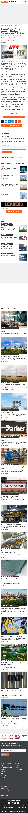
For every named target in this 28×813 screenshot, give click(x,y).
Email (2, 748)
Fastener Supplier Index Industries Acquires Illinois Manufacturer (12, 579)
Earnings (4, 688)
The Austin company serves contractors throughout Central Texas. (13, 527)
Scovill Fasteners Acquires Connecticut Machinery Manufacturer (11, 497)
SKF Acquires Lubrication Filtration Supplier (9, 247)
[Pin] (16, 121)
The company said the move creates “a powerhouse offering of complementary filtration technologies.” (13, 443)
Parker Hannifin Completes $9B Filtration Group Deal (13, 439)
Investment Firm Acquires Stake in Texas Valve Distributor (10, 185)
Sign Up (4, 754)
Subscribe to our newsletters (14, 117)
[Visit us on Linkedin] (12, 803)
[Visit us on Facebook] (9, 803)
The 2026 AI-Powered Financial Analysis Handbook (11, 330)
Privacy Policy (23, 805)
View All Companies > (14, 211)
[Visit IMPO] (24, 736)
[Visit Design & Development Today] (3, 736)
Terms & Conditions (8, 807)
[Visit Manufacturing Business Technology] (17, 738)
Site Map (15, 809)
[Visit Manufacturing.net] (10, 738)
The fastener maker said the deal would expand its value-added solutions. (13, 500)
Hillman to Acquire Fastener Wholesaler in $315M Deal (13, 719)
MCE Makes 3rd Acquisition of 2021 (9, 238)
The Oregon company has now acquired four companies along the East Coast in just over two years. (12, 611)
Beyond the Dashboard (8, 255)
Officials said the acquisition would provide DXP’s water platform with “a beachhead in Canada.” (13, 694)
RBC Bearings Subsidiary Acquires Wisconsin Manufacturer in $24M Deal (12, 551)
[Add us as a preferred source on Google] (19, 121)
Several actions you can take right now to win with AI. (13, 333)
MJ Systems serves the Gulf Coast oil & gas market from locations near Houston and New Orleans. (13, 415)
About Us (4, 805)
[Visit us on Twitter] (15, 803)
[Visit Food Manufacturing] (10, 736)
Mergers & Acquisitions (9, 25)
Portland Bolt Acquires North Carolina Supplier (13, 608)
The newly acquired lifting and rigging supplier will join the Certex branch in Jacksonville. (13, 639)
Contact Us (9, 805)
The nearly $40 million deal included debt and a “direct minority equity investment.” (14, 388)
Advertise (16, 805)
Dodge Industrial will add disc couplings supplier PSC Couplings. (14, 554)
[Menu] (25, 2)
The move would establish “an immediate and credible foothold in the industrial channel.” (14, 722)
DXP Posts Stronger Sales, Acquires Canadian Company (13, 691)
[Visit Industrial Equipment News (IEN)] (17, 736)
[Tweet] (12, 121)
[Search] (22, 2)
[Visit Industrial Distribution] (3, 738)
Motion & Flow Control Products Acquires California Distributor (11, 663)
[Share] (6, 121)
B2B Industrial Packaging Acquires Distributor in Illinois (9, 229)
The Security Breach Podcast (8, 168)
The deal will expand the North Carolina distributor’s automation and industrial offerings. (13, 359)
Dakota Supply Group (9, 40)
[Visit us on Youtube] (18, 803)
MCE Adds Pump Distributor (8, 193)
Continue (7, 152)
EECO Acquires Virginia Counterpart (7, 176)
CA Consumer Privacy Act (20, 807)
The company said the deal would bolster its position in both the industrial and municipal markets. (13, 471)
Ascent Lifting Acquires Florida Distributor (12, 636)
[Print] (2, 121)
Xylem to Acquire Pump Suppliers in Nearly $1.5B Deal (13, 467)
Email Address (6, 145)
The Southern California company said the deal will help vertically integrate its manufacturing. (13, 582)
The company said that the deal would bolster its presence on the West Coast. (12, 666)
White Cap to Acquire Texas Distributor (11, 524)
